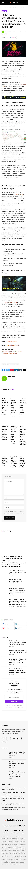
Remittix (16, 364)
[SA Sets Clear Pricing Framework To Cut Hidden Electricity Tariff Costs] (5, 582)
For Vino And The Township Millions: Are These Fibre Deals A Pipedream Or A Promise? (17, 642)
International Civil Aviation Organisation (14, 563)
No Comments (23, 31)
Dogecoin (9, 364)
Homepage (6, 830)
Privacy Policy (15, 707)
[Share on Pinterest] (13, 37)
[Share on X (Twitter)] (10, 37)
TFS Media (20, 836)
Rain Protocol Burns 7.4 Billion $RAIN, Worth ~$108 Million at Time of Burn (13, 406)
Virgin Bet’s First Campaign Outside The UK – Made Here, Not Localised (13, 462)
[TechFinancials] (14, 2)
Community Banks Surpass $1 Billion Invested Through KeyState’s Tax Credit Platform (5, 432)
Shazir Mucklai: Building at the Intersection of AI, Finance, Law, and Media (5, 405)
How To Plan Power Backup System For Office (5, 460)
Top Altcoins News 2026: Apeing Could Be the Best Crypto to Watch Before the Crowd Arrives (13, 433)
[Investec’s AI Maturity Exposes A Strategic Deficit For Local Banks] (5, 653)
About (22, 833)
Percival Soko (9, 31)
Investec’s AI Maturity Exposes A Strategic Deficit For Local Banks (17, 651)
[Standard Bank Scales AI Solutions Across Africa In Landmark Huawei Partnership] (5, 671)
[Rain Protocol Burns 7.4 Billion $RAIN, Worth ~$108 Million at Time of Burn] (13, 394)
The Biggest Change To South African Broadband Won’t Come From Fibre (17, 572)
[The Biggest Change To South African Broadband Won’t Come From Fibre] (5, 573)
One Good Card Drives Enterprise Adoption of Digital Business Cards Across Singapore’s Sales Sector (23, 406)
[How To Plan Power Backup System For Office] (5, 452)
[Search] (25, 2)
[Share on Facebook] (8, 37)
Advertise (6, 833)
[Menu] (3, 2)
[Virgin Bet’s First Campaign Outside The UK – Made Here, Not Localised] (13, 452)
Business (4, 11)
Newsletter (13, 830)
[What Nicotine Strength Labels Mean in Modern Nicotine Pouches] (23, 452)
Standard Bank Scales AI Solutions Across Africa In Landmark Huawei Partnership (17, 670)
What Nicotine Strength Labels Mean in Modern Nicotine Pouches (23, 462)
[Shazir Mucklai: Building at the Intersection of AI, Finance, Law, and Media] (5, 394)
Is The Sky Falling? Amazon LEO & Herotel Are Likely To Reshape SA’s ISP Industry (17, 660)
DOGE (3, 364)
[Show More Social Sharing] (16, 37)
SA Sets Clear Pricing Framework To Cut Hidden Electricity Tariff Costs (16, 581)
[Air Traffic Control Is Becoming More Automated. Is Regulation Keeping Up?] (14, 543)
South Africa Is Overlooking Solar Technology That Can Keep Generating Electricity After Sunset (17, 591)
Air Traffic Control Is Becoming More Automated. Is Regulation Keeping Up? (12, 558)
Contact (21, 830)
